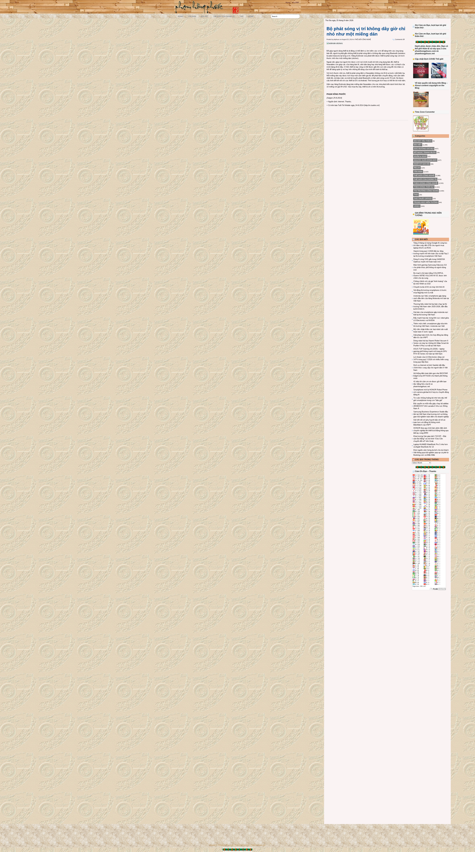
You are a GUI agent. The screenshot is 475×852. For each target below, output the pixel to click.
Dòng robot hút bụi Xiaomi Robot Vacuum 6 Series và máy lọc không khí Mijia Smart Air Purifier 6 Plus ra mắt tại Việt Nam (431, 343)
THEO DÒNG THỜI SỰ (424, 187)
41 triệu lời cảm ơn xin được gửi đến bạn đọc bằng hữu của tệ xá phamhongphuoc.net (429, 383)
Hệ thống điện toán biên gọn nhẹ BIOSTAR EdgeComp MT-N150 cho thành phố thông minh (430, 375)
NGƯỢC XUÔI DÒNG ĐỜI (425, 160)
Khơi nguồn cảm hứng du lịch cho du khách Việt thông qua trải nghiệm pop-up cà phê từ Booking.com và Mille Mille (431, 452)
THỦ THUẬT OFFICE (423, 198)
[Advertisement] (430, 612)
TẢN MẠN (192, 16)
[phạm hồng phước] (200, 13)
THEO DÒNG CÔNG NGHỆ (425, 183)
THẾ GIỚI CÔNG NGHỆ (363, 39)
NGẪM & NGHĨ (420, 156)
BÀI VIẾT (204, 16)
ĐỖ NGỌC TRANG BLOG (425, 152)
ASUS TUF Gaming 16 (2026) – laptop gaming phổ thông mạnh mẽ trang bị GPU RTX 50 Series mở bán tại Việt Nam (430, 351)
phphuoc (337, 39)
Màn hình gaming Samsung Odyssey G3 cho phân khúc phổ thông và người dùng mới (430, 267)
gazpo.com (262, 845)
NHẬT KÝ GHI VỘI (421, 164)
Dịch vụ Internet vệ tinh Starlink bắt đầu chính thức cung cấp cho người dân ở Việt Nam (430, 367)
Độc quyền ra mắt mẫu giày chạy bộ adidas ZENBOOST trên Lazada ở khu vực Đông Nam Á (431, 405)
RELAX (417, 168)
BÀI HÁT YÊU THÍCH (423, 141)
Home (288, 2)
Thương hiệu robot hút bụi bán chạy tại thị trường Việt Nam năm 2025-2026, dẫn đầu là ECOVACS (430, 306)
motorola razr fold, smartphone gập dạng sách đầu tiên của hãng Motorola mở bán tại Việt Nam (431, 298)
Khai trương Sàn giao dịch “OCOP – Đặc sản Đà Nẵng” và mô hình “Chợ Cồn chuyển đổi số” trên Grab (429, 438)
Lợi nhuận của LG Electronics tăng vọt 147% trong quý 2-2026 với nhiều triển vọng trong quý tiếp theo (430, 359)
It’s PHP (295, 2)
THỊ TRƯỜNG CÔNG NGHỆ (426, 191)
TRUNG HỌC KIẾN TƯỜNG (426, 202)
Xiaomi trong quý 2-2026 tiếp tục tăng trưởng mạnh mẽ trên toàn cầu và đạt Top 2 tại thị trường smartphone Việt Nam (430, 253)
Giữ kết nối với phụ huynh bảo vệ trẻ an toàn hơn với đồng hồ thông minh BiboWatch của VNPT (429, 422)
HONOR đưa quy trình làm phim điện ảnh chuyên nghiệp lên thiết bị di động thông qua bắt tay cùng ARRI (430, 430)
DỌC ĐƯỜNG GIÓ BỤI (424, 149)
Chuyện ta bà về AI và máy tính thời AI (428, 287)
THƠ (241, 16)
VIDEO (417, 206)
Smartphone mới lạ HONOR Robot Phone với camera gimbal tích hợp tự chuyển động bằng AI (431, 392)
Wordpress (246, 845)
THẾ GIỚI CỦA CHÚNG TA (224, 16)
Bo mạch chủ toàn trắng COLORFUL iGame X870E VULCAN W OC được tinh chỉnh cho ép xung (430, 275)
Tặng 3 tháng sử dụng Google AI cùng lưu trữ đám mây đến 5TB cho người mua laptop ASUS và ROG (430, 245)
